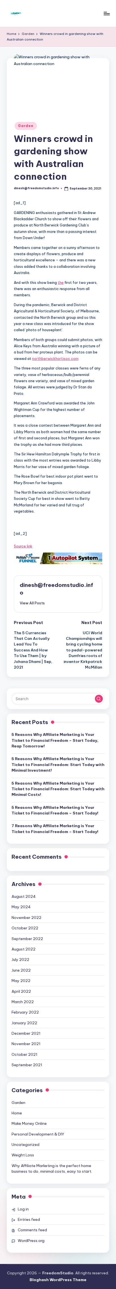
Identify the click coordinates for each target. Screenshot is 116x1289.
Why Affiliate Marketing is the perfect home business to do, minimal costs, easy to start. (52, 1168)
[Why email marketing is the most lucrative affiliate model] (58, 558)
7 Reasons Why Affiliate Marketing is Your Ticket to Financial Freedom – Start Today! (55, 828)
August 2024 (24, 896)
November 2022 (26, 917)
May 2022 (21, 980)
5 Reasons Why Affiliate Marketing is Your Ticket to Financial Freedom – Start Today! (55, 810)
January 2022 (24, 1022)
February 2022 (25, 1012)
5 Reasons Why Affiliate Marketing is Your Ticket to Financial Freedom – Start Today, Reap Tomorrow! (55, 740)
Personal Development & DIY (38, 1134)
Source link (23, 546)
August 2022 (23, 949)
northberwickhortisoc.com (55, 358)
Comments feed (32, 1229)
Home (17, 1113)
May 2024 (21, 906)
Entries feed (29, 1219)
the (61, 282)
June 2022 (21, 970)
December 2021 (26, 1033)
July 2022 (20, 959)
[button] (32, 603)
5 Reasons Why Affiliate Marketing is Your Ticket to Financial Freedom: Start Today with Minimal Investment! (58, 764)
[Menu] (106, 13)
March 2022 (23, 1001)
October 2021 (24, 1054)
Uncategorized (25, 1144)
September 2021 (27, 1064)
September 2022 (27, 938)
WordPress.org (31, 1240)
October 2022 (25, 927)
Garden (25, 126)
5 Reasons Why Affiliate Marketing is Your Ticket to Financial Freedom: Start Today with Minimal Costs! (58, 789)
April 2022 (21, 991)
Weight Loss (23, 1154)
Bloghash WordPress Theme (58, 1279)
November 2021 (26, 1043)
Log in (23, 1209)
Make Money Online (29, 1123)
